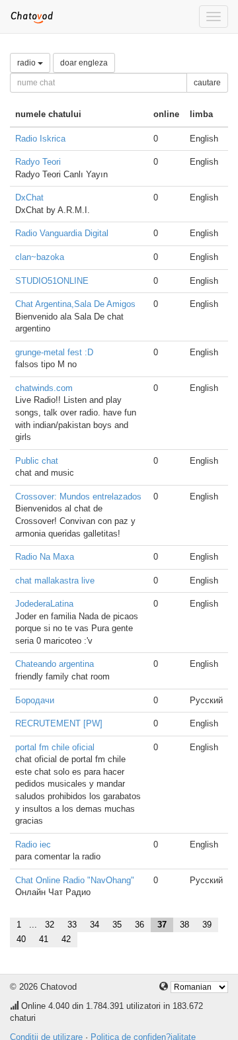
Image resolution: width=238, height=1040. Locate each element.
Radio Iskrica (40, 139)
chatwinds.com (44, 388)
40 (21, 939)
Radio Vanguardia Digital (61, 233)
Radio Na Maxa (44, 557)
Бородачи (34, 700)
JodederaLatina (44, 604)
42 (66, 939)
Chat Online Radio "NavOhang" (74, 880)
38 (184, 925)
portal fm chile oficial (55, 747)
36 (139, 925)
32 (49, 925)
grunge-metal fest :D (54, 352)
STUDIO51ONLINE (52, 281)
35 (117, 925)
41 (43, 939)
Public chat (36, 461)
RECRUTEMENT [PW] (58, 723)
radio (27, 62)
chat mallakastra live (55, 580)
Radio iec (33, 844)
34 (94, 925)
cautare (207, 82)
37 (162, 925)
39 (207, 925)
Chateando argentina (54, 664)
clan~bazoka (39, 257)
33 (72, 925)
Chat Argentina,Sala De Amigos (75, 304)
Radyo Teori (38, 162)
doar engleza (84, 62)
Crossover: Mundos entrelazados (78, 496)
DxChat (29, 197)
